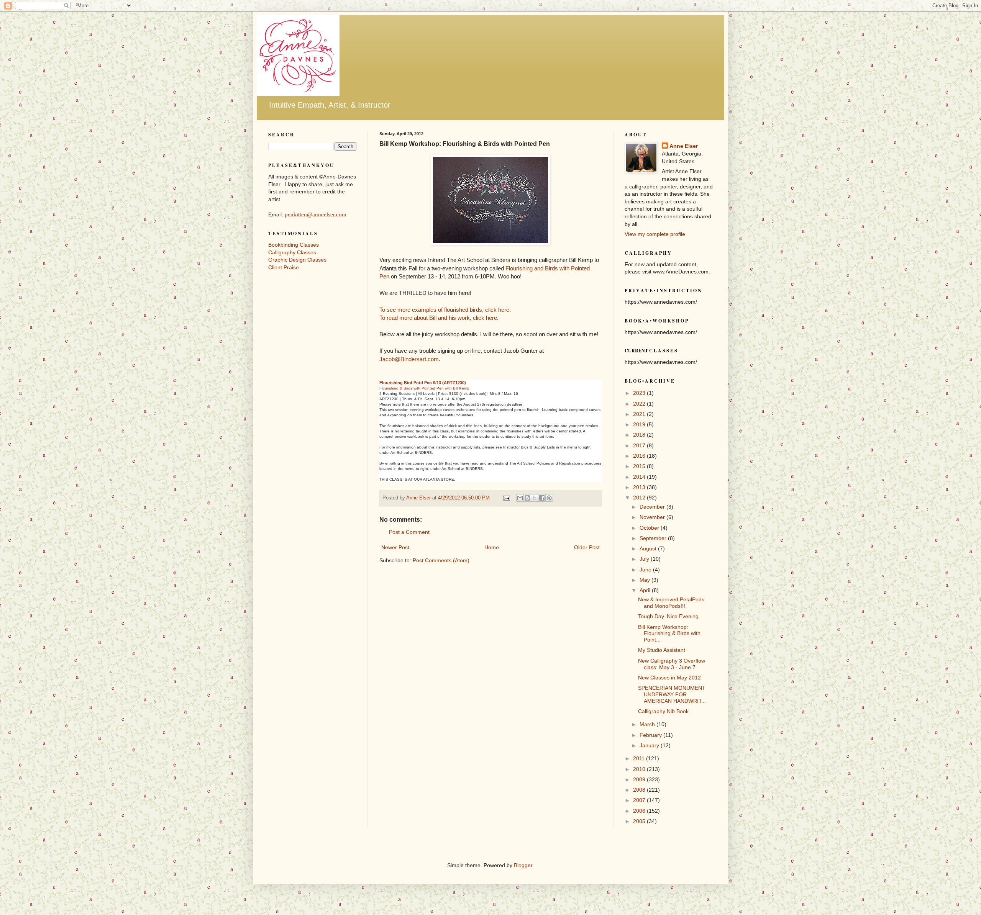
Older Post (587, 547)
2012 (640, 497)
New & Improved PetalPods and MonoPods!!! (671, 602)
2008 (640, 790)
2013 (640, 487)
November (653, 517)
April (646, 590)
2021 (640, 414)
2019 (640, 424)
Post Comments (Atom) (441, 560)
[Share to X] (534, 498)
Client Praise (283, 267)
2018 (640, 435)
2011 (639, 758)
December (653, 507)
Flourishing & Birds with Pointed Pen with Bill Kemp (424, 388)
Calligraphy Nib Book (663, 711)
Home (491, 547)
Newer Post (395, 547)
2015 (640, 466)
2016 (640, 456)
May (645, 580)
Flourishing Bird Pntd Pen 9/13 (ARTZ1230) (422, 382)
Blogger (523, 865)
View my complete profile (655, 234)
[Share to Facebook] (542, 498)
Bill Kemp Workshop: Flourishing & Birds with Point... (669, 633)
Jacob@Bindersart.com (409, 359)
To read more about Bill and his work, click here (438, 317)
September (654, 538)
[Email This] (520, 498)
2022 (640, 404)
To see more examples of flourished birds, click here (444, 309)
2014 (640, 477)
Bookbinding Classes (293, 245)
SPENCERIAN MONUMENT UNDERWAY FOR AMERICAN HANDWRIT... (672, 694)
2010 (640, 769)
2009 (640, 779)
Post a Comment (409, 532)
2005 (640, 821)
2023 (640, 393)
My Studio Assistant (661, 650)
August (649, 548)
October (650, 528)
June (646, 569)
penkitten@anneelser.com (315, 214)
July (645, 559)
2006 (640, 811)
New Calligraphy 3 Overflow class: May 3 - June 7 (671, 664)
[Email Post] (506, 498)
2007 (640, 800)
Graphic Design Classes (297, 260)
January (650, 745)
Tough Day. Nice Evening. (669, 616)
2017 (640, 445)
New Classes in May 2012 (669, 677)
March (648, 724)
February (651, 735)
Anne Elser (683, 146)
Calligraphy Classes (292, 252)
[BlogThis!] (527, 498)
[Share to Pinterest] (549, 498)
